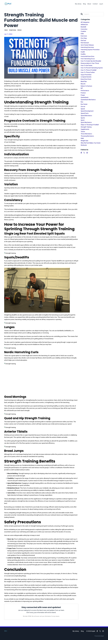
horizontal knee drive (87, 56)
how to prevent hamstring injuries (92, 68)
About (89, 4)
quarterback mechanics (88, 99)
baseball (83, 27)
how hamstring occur (88, 59)
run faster (84, 104)
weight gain (84, 140)
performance (85, 90)
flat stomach (85, 43)
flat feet (83, 40)
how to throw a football (88, 70)
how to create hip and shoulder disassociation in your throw (91, 62)
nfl (82, 88)
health (83, 52)
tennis (83, 131)
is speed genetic (86, 77)
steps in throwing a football (90, 124)
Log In (101, 4)
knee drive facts (86, 79)
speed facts (85, 113)
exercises (84, 36)
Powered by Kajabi (99, 636)
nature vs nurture (86, 86)
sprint (82, 120)
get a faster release (87, 45)
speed (83, 109)
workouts (19, 30)
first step (84, 38)
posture (83, 93)
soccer (83, 106)
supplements (85, 129)
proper (83, 95)
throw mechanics (86, 134)
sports (83, 118)
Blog (84, 4)
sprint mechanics (86, 122)
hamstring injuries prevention (90, 49)
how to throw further (88, 72)
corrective (84, 29)
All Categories (85, 22)
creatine (83, 31)
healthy (83, 54)
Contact (95, 4)
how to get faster (86, 65)
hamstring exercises (87, 47)
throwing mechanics (87, 136)
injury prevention (86, 74)
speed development (87, 111)
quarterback (84, 97)
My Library (78, 4)
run (82, 102)
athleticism (84, 24)
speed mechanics (86, 115)
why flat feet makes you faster (91, 143)
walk (82, 138)
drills (82, 33)
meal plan (84, 81)
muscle (6, 30)
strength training (12, 30)
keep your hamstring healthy (49, 406)
